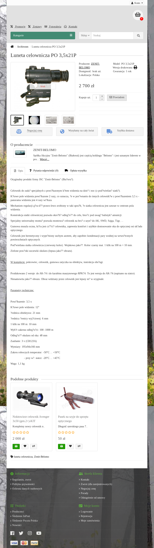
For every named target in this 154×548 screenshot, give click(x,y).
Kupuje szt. (85, 97)
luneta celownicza (23, 456)
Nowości (16, 525)
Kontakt (72, 26)
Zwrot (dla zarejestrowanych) (96, 484)
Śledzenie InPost (21, 516)
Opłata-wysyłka (78, 170)
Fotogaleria (54, 26)
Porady (84, 493)
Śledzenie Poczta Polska (25, 520)
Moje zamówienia (90, 520)
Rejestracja (86, 516)
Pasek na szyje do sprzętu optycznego (73, 419)
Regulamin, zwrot (21, 479)
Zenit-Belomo (41, 456)
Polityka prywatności (23, 484)
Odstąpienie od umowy (93, 497)
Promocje (19, 26)
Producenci (18, 511)
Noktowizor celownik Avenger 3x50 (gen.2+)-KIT (31, 419)
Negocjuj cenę (88, 488)
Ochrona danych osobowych (27, 488)
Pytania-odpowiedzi (45, 170)
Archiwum (22, 46)
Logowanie (87, 511)
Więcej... (44, 159)
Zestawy (37, 26)
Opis (20, 170)
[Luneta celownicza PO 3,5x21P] (17, 120)
